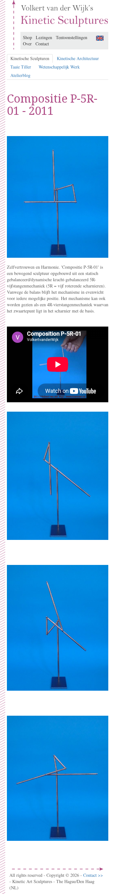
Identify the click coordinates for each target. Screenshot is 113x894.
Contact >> (93, 875)
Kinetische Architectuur (78, 58)
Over (27, 44)
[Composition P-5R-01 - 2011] (100, 37)
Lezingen (44, 37)
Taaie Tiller (20, 67)
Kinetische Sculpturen (29, 58)
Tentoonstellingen (71, 37)
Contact (42, 44)
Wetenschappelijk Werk (59, 67)
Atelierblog (20, 75)
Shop (27, 37)
